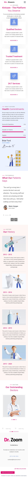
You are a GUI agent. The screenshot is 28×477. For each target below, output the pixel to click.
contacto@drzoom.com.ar (14, 459)
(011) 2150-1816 (14, 456)
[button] (12, 219)
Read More (13, 40)
